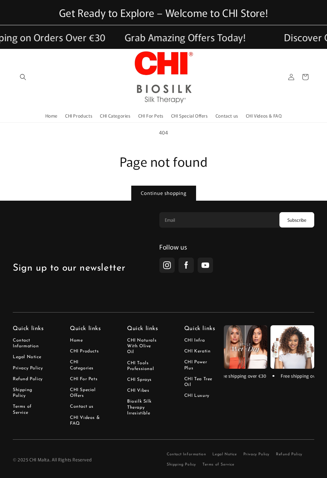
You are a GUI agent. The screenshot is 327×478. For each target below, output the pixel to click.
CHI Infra (194, 340)
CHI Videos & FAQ (85, 420)
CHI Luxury (196, 395)
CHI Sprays (139, 379)
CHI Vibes (138, 390)
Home (76, 340)
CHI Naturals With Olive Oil (141, 346)
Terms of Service (22, 409)
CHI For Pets (83, 379)
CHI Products (84, 351)
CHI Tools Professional (140, 366)
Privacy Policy (28, 368)
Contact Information (26, 343)
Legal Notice (27, 357)
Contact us (82, 406)
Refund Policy (28, 379)
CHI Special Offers (83, 393)
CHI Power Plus (195, 365)
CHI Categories (82, 365)
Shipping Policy (22, 393)
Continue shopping (163, 192)
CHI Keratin (197, 351)
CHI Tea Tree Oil (198, 382)
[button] (23, 77)
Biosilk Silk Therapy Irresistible (139, 407)
